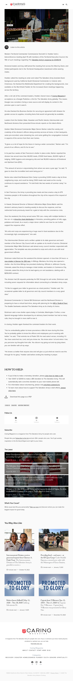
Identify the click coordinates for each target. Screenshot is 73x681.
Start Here (41, 650)
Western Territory (23, 405)
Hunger (39, 657)
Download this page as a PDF (21, 397)
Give (49, 650)
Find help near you (36, 644)
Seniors (53, 657)
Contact (32, 650)
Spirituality (62, 657)
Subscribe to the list (22, 438)
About (25, 650)
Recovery (10, 657)
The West (9, 25)
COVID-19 (7, 405)
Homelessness (29, 657)
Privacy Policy (55, 673)
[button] (6, 4)
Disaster (14, 405)
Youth (46, 657)
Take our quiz (34, 507)
